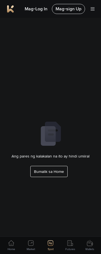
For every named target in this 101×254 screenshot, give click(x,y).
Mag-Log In (36, 9)
